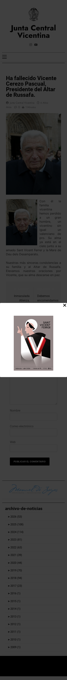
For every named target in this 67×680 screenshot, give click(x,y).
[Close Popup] (64, 305)
